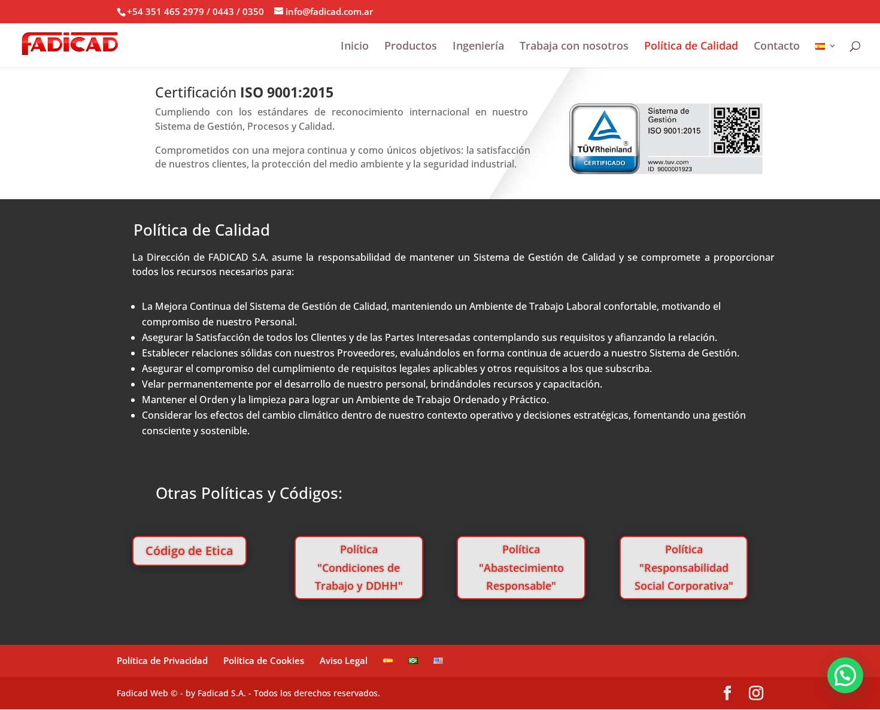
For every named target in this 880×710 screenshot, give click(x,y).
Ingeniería (478, 47)
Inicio (355, 47)
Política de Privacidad (162, 660)
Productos (410, 47)
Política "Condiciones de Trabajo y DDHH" (359, 567)
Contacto (777, 47)
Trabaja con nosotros (574, 47)
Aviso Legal (344, 660)
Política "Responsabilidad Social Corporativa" (684, 567)
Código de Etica (189, 551)
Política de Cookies (263, 660)
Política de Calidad (691, 47)
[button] (845, 675)
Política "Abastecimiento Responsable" (521, 567)
